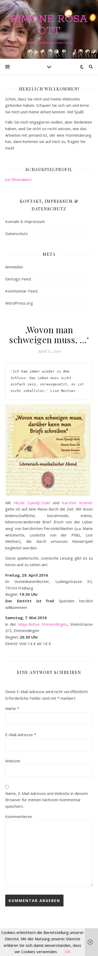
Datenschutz (16, 233)
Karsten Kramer (77, 502)
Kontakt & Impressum (25, 221)
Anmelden (14, 266)
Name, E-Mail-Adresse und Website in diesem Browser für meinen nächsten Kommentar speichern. (46, 800)
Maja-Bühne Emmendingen (42, 624)
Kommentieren (18, 816)
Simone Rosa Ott (49, 25)
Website (12, 760)
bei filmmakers (18, 179)
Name (12, 708)
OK (68, 951)
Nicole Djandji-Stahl (32, 502)
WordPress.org (19, 303)
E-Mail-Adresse (20, 734)
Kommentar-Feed (21, 291)
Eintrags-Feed (18, 279)
